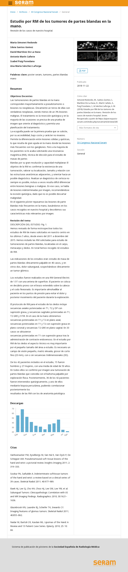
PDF (83, 70)
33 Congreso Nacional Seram (44, 11)
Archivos (23, 11)
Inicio (12, 11)
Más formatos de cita (89, 127)
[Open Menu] (10, 3)
